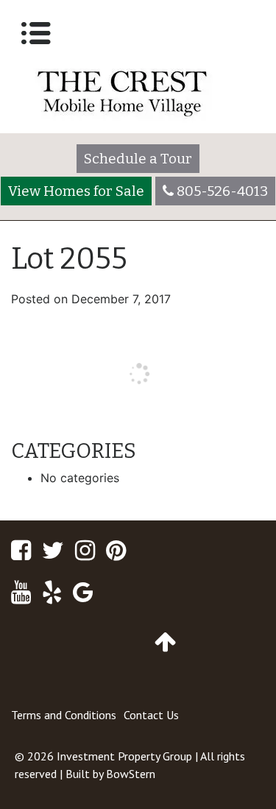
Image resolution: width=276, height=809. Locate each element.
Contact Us (151, 714)
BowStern (130, 773)
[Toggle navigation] (36, 33)
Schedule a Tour (138, 158)
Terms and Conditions (63, 714)
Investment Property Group (124, 756)
